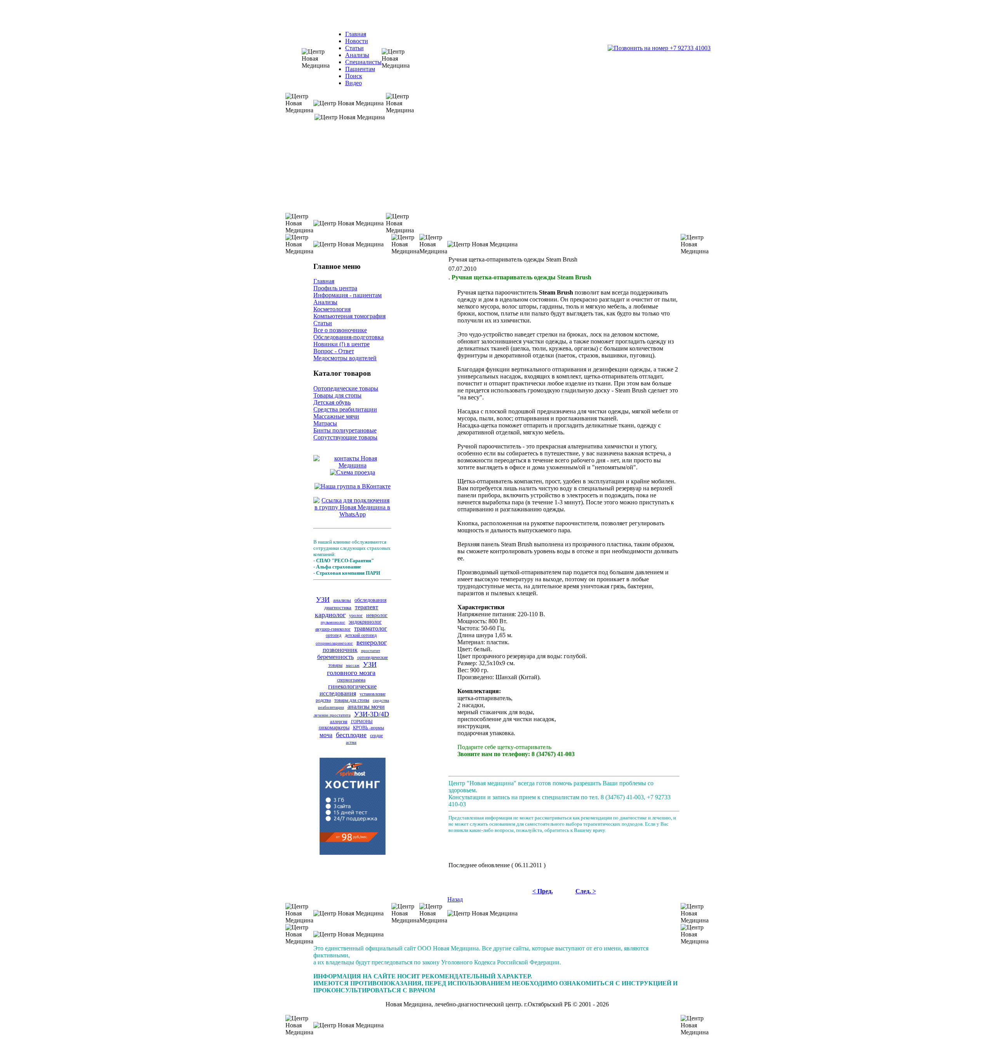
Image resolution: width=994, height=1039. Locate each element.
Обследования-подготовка (348, 337)
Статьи (354, 48)
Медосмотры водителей (345, 358)
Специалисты (363, 62)
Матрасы (325, 423)
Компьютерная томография (349, 316)
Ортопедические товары (345, 388)
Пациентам (360, 69)
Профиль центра (335, 288)
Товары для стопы (337, 395)
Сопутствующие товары (345, 437)
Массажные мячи (336, 416)
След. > (585, 891)
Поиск (353, 76)
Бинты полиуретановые (345, 430)
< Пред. (542, 891)
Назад (455, 899)
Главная (355, 34)
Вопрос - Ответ (333, 351)
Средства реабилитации (345, 409)
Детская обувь (332, 402)
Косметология (332, 309)
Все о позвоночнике (340, 330)
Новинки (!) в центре (341, 344)
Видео (353, 83)
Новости (356, 41)
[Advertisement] (564, 850)
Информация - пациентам (347, 295)
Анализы (357, 55)
